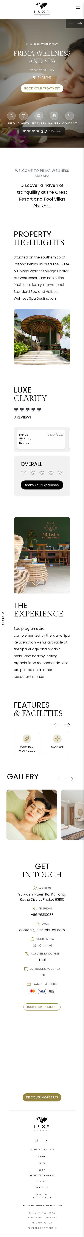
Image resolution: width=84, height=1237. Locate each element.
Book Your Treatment (42, 88)
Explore (42, 1156)
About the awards (42, 1175)
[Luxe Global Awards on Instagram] (41, 1140)
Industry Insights (42, 1149)
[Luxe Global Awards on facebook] (34, 945)
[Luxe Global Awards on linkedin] (49, 945)
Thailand (44, 77)
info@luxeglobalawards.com (42, 1205)
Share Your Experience (42, 485)
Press (42, 1163)
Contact (42, 1181)
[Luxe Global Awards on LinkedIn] (46, 1140)
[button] (80, 23)
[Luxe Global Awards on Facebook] (36, 1140)
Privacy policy (42, 1223)
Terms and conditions (42, 1217)
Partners (42, 1187)
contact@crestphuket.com (42, 929)
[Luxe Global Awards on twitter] (39, 945)
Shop (42, 1170)
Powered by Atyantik (42, 1228)
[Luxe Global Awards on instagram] (44, 945)
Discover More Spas (42, 1097)
